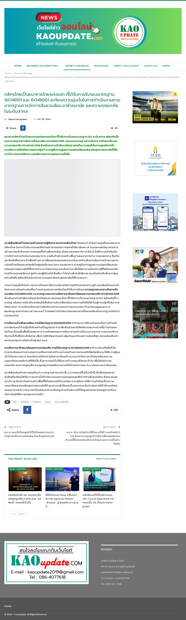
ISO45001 (37, 402)
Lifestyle (150, 66)
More (166, 66)
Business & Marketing (42, 66)
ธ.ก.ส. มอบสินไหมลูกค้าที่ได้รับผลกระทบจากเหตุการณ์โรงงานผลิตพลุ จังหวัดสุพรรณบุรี (29, 434)
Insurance (101, 66)
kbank (47, 402)
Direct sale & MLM (126, 66)
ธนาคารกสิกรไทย (62, 402)
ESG (14, 402)
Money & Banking (77, 66)
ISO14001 (25, 402)
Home (17, 66)
